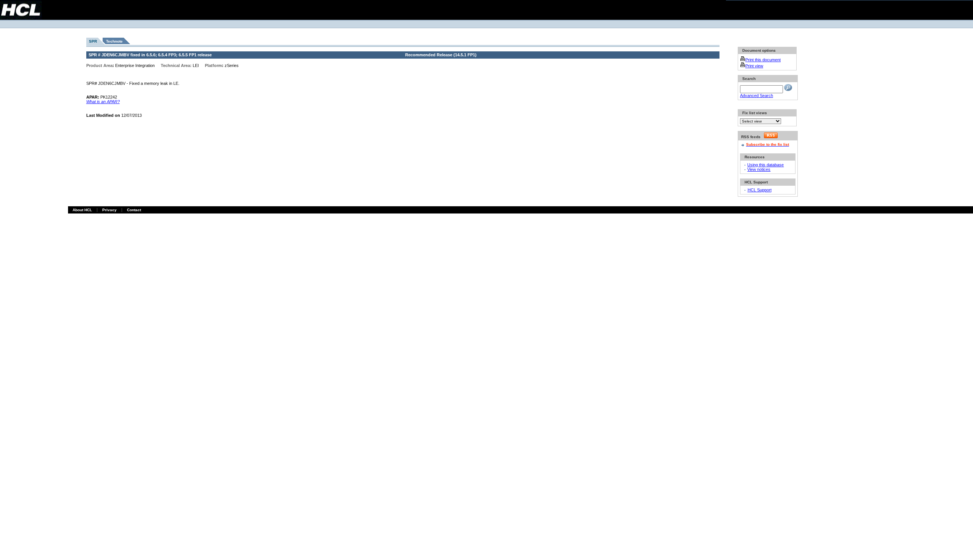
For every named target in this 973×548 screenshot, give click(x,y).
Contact (134, 210)
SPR (93, 41)
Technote (114, 41)
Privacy (109, 210)
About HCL (82, 210)
